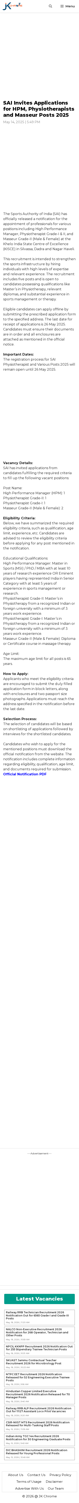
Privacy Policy (60, 1475)
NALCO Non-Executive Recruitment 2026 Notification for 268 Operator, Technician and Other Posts (37, 1332)
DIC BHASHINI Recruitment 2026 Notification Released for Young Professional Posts (36, 1452)
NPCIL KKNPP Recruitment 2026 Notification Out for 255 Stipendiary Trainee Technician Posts (39, 1348)
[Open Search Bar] (50, 6)
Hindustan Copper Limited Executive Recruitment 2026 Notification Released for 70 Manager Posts (38, 1394)
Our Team (56, 1488)
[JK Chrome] (12, 6)
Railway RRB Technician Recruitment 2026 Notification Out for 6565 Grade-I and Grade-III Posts (37, 1315)
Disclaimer (54, 1482)
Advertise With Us (29, 1488)
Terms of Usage (29, 1482)
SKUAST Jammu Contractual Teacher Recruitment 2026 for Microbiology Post (33, 1362)
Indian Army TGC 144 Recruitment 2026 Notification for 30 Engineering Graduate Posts (38, 1438)
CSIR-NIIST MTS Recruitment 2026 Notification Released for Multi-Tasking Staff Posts (38, 1424)
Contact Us (36, 1475)
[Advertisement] (39, 56)
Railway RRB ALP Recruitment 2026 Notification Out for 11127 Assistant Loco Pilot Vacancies (38, 1410)
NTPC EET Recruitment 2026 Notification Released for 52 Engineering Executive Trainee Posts (38, 1377)
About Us (15, 1475)
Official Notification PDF (25, 774)
